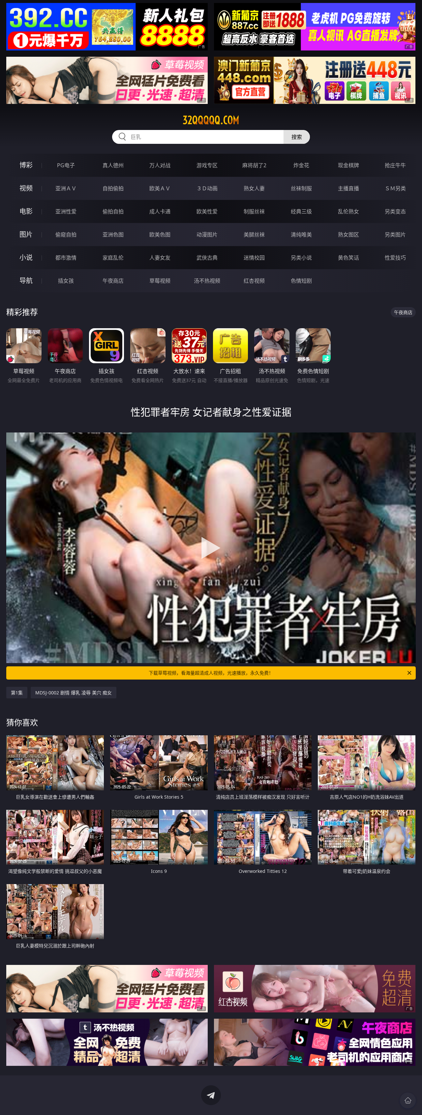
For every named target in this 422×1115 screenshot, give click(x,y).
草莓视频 (159, 280)
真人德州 (113, 165)
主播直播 (348, 188)
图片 (26, 234)
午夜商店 (113, 280)
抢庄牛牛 (395, 165)
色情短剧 (301, 280)
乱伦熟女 (348, 211)
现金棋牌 (348, 165)
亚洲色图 (113, 234)
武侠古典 (207, 257)
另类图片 (395, 234)
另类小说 (301, 257)
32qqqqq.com (211, 120)
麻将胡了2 (254, 165)
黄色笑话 (348, 257)
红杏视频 (254, 280)
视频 (26, 188)
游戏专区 (207, 165)
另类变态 (395, 211)
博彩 (26, 165)
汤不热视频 (207, 280)
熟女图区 (348, 234)
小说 (26, 257)
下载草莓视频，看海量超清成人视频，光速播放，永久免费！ (211, 673)
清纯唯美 (301, 234)
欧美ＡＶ (159, 188)
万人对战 (159, 165)
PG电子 (66, 165)
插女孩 (66, 280)
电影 (26, 211)
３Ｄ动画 (207, 188)
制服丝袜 (254, 211)
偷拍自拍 (113, 211)
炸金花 (301, 165)
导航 (26, 280)
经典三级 (301, 211)
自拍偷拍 (113, 188)
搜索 (296, 137)
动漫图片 (207, 234)
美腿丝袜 (254, 234)
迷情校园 (254, 257)
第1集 (17, 692)
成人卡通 (159, 211)
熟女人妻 (254, 188)
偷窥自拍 (65, 234)
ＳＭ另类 (395, 188)
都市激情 (65, 257)
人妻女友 (159, 257)
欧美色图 (159, 234)
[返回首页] (408, 1100)
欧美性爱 (207, 211)
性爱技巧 (395, 257)
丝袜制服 (301, 188)
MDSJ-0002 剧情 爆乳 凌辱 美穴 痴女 (73, 692)
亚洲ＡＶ (65, 188)
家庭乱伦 (113, 257)
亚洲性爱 (65, 211)
